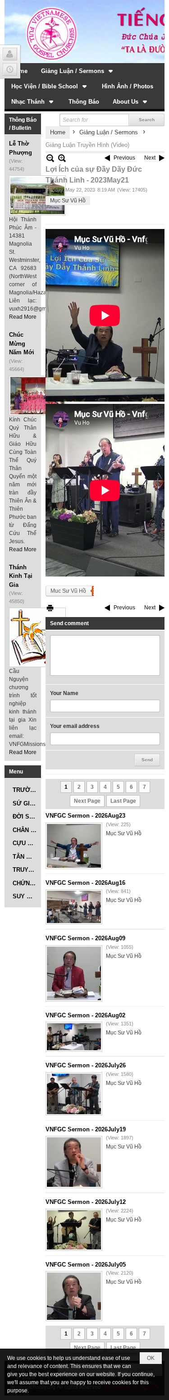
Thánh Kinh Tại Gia (20, 576)
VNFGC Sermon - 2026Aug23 (85, 815)
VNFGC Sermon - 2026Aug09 (85, 938)
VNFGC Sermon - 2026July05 (86, 1264)
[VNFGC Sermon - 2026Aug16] (74, 907)
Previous (124, 158)
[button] (77, 70)
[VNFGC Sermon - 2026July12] (74, 1229)
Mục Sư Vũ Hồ (68, 200)
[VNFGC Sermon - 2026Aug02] (74, 1036)
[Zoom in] (50, 158)
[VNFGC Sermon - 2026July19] (74, 1162)
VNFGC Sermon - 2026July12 (86, 1202)
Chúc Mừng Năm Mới (21, 343)
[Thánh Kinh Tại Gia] (37, 637)
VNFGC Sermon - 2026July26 (86, 1065)
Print (50, 608)
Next (149, 158)
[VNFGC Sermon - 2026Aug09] (74, 973)
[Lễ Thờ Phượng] (37, 195)
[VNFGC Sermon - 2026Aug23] (74, 846)
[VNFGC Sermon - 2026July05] (74, 1296)
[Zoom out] (62, 158)
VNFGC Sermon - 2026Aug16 (85, 882)
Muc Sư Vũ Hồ (68, 591)
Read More (23, 317)
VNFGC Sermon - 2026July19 (86, 1129)
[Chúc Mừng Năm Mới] (37, 395)
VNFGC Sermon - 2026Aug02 (85, 1015)
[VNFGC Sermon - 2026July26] (74, 1094)
